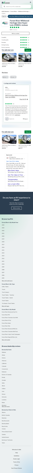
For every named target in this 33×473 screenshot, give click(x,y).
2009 (3, 266)
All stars (12, 77)
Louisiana (4, 399)
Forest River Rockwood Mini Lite (9, 328)
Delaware (4, 371)
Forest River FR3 (6, 314)
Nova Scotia (5, 426)
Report (26, 118)
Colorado (4, 366)
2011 (3, 261)
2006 (3, 275)
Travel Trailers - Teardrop (8, 295)
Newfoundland (5, 423)
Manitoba (4, 418)
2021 (3, 233)
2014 (3, 253)
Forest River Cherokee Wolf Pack (10, 331)
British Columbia (6, 415)
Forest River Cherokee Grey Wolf (10, 317)
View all (28, 50)
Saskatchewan (5, 437)
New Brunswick (5, 420)
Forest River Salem (6, 323)
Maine (3, 402)
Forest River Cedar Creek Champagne (11, 334)
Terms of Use (16, 462)
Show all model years (7, 280)
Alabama (4, 352)
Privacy (16, 465)
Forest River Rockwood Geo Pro (9, 312)
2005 (3, 278)
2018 (3, 241)
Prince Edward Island (7, 431)
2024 (3, 225)
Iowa (3, 391)
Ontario (4, 428)
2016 (3, 247)
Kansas (3, 394)
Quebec (4, 434)
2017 (3, 244)
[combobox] (16, 7)
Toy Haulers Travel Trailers (8, 303)
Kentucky (4, 397)
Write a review (15, 33)
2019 (3, 239)
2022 (3, 230)
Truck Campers (5, 292)
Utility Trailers (5, 286)
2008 (3, 269)
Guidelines (16, 455)
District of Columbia (6, 374)
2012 (3, 258)
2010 (3, 264)
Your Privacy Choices (16, 468)
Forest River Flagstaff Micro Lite (9, 337)
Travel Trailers (5, 300)
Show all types (5, 306)
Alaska (3, 355)
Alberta (3, 412)
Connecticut (5, 369)
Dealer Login (16, 458)
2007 (3, 272)
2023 (3, 227)
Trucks (3, 289)
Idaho (3, 383)
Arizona (3, 357)
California (4, 363)
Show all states (6, 406)
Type (3, 16)
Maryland (4, 405)
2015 (3, 250)
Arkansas (4, 360)
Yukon (3, 442)
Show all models (6, 340)
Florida (3, 377)
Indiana (3, 388)
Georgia (4, 380)
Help (16, 452)
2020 (3, 236)
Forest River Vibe (6, 326)
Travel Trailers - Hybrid (7, 297)
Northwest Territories (7, 440)
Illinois (3, 385)
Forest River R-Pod (6, 320)
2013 (3, 255)
